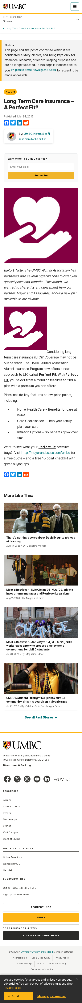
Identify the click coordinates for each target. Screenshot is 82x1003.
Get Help (8, 870)
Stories (7, 825)
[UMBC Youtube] (37, 779)
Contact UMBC (11, 863)
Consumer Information (42, 969)
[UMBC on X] (17, 779)
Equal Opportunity (42, 957)
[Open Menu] (75, 6)
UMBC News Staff (37, 134)
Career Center (11, 806)
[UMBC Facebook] (7, 779)
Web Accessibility (58, 963)
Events (7, 812)
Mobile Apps (10, 819)
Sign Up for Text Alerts (16, 894)
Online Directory (12, 857)
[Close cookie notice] (77, 979)
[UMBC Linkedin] (47, 779)
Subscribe (40, 175)
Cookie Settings (23, 963)
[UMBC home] (14, 6)
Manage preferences (51, 996)
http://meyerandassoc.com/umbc (45, 453)
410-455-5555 (27, 887)
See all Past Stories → (41, 717)
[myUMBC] (62, 779)
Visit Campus (10, 832)
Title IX (41, 963)
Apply (41, 917)
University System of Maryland (37, 952)
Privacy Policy (12, 987)
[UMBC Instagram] (27, 779)
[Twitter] (13, 123)
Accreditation (20, 957)
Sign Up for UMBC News (41, 935)
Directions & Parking (17, 765)
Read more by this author (32, 139)
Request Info (41, 907)
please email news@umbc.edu (35, 70)
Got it (15, 996)
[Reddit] (26, 123)
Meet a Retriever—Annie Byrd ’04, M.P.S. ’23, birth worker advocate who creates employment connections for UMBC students (39, 645)
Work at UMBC (11, 838)
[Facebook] (6, 123)
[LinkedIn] (19, 123)
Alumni (10, 91)
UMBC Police (10, 887)
